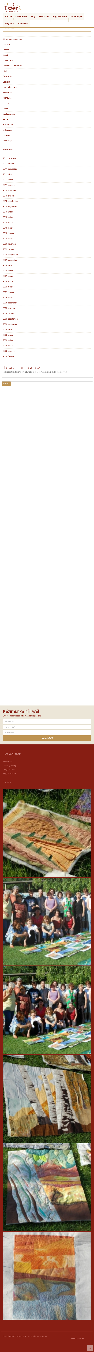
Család (6, 50)
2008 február (8, 356)
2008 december (10, 303)
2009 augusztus (10, 260)
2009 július (7, 265)
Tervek (6, 119)
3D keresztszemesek (12, 39)
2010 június (8, 212)
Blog (33, 16)
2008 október (8, 313)
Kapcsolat (23, 23)
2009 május (8, 276)
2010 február (8, 233)
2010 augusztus (10, 206)
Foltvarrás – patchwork (13, 66)
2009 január (8, 297)
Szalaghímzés (9, 114)
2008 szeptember (10, 319)
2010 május (8, 217)
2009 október (8, 249)
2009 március (9, 287)
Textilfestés (8, 124)
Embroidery (8, 60)
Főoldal (8, 16)
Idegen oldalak (9, 769)
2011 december (10, 158)
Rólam (5, 108)
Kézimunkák (21, 16)
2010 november (9, 190)
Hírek (5, 71)
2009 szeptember (10, 255)
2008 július (7, 330)
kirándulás (7, 98)
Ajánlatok (7, 44)
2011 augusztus (10, 169)
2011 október (8, 164)
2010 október (8, 196)
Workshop (7, 141)
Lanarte (6, 103)
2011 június (8, 180)
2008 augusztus (10, 324)
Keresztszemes (10, 87)
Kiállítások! (7, 761)
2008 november (9, 308)
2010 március (9, 228)
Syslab (81, 1338)
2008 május (8, 340)
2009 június (8, 271)
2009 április (8, 281)
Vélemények (76, 16)
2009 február (8, 292)
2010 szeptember (10, 201)
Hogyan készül (60, 16)
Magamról (9, 23)
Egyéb (5, 55)
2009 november (9, 244)
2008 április (8, 346)
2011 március (9, 185)
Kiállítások (44, 16)
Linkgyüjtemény (9, 765)
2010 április (8, 222)
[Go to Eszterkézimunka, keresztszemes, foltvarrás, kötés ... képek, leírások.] (47, 35)
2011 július (7, 174)
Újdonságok (8, 130)
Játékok (6, 82)
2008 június (8, 335)
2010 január (8, 238)
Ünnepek (6, 135)
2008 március (9, 351)
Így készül (7, 76)
